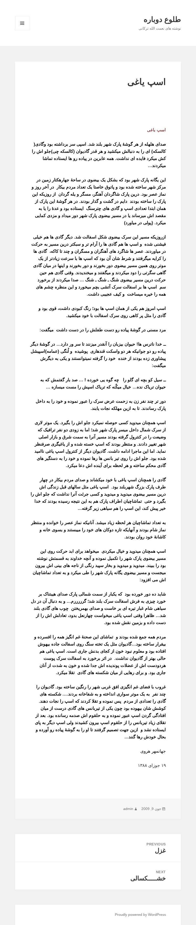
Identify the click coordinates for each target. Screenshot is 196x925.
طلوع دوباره (162, 19)
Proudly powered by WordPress (140, 915)
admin (128, 809)
